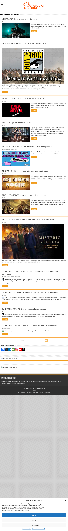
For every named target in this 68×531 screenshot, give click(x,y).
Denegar (34, 520)
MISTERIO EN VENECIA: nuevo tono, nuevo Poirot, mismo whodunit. (29, 219)
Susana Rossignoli (39, 388)
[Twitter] (33, 391)
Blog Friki (5, 46)
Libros (5, 198)
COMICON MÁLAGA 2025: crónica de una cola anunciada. (24, 43)
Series (18, 276)
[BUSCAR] (46, 340)
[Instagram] (16, 349)
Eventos (11, 46)
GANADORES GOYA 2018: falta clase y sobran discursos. (24, 309)
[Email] (13, 349)
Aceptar (34, 515)
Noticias (8, 328)
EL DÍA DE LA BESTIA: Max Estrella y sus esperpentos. (23, 98)
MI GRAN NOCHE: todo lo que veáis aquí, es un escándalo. (25, 171)
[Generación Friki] (34, 5)
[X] (6, 349)
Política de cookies (26, 529)
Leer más (34, 31)
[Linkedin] (9, 349)
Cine (4, 22)
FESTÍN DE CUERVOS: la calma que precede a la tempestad (25, 195)
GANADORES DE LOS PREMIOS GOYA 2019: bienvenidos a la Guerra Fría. (30, 292)
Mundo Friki (16, 46)
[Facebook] (3, 349)
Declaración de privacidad (38, 529)
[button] (65, 500)
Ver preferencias (34, 525)
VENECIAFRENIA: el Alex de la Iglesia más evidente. (22, 19)
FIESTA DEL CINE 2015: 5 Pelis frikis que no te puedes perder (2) (27, 147)
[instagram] (35, 391)
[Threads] (23, 349)
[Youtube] (20, 349)
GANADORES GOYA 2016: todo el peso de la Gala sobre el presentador (29, 326)
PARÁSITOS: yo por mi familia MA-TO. (17, 123)
